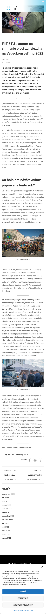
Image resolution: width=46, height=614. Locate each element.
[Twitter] (35, 460)
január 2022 (6, 538)
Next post (38, 470)
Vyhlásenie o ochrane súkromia (23, 610)
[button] (42, 567)
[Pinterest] (40, 460)
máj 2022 (5, 527)
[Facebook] (29, 460)
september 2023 (8, 494)
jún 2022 (5, 523)
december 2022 (8, 516)
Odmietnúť (23, 598)
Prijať (23, 591)
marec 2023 (6, 505)
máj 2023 (5, 501)
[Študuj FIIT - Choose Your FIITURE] (15, 8)
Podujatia (6, 62)
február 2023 (7, 509)
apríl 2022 (6, 531)
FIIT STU (11, 454)
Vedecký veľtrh (22, 454)
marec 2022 (6, 534)
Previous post (10, 470)
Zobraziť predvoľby (23, 605)
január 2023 (6, 512)
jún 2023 (5, 498)
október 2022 (7, 520)
